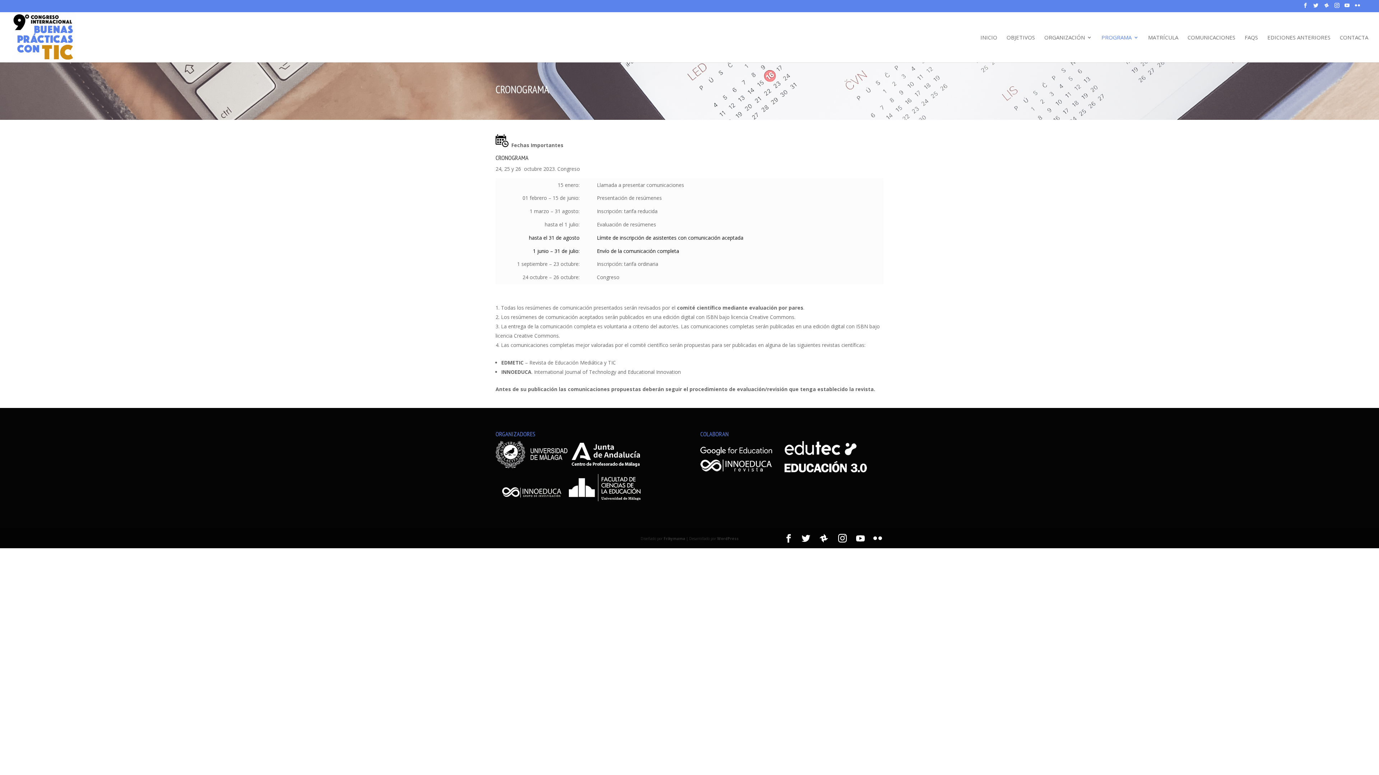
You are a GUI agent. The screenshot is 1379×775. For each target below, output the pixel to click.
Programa (1116, 38)
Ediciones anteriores (1299, 38)
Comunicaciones (1211, 38)
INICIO (988, 38)
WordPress (728, 538)
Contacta (1354, 38)
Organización (1064, 38)
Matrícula (1163, 38)
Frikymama (674, 538)
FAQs (1251, 38)
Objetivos (1021, 38)
